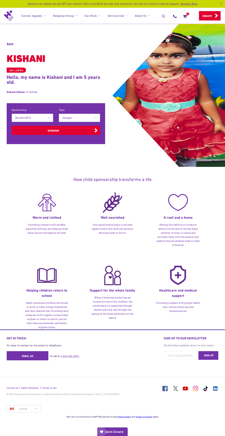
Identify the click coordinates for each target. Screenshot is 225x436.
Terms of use (49, 387)
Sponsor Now (189, 3)
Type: (62, 109)
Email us (27, 356)
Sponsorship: (19, 109)
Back (10, 44)
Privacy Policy (124, 417)
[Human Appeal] (9, 16)
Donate (207, 16)
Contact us (12, 387)
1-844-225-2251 (70, 356)
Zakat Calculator (30, 387)
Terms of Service (144, 417)
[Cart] (185, 17)
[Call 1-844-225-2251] (175, 17)
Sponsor (53, 130)
